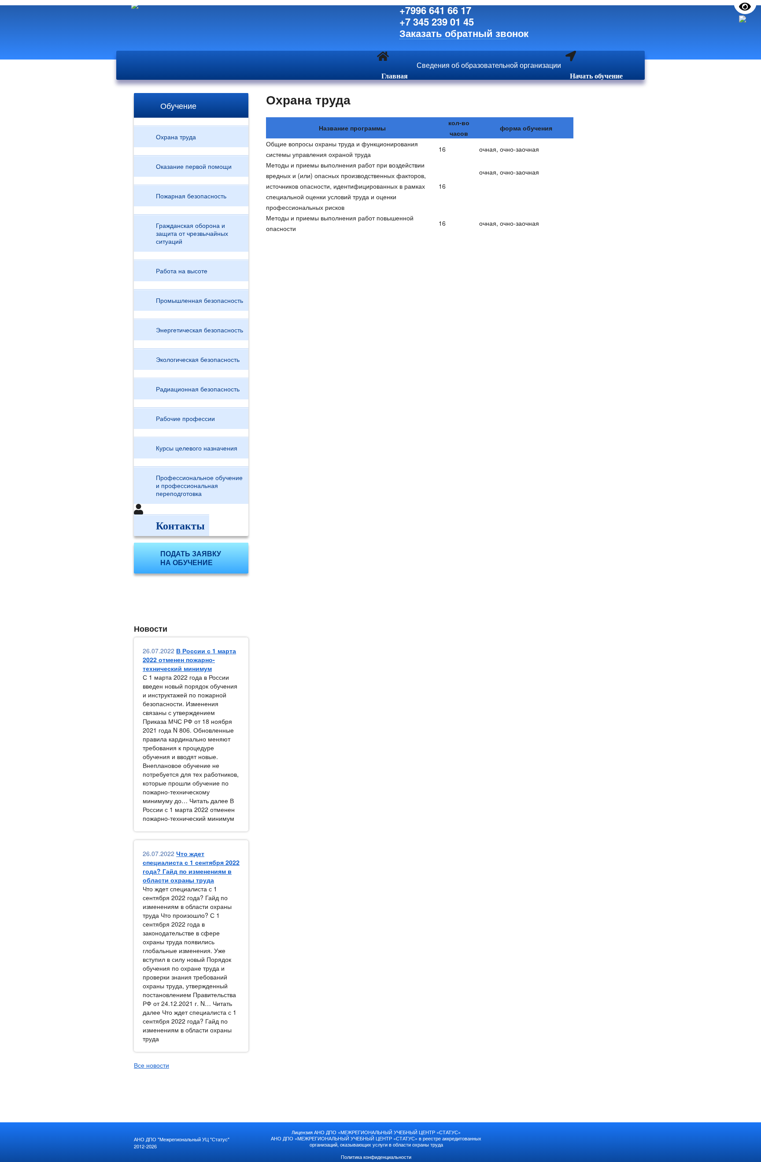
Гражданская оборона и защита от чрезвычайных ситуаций (192, 233)
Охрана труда (176, 136)
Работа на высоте (181, 270)
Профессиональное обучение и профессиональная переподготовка (199, 485)
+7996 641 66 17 (435, 10)
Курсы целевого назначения (196, 447)
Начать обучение (596, 75)
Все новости (151, 1065)
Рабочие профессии (185, 418)
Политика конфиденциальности (376, 1157)
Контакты (180, 525)
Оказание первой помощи (194, 166)
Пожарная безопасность (191, 195)
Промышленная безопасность (199, 300)
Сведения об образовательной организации (489, 65)
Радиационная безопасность (198, 388)
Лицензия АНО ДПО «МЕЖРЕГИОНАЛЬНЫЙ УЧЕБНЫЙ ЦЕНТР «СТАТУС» (376, 1132)
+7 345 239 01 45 (436, 21)
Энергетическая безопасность (199, 329)
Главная (394, 75)
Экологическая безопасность (198, 359)
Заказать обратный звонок (452, 33)
